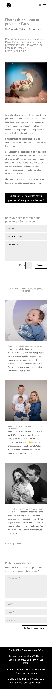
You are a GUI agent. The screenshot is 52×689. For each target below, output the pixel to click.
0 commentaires (35, 29)
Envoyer (40, 265)
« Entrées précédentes (14, 543)
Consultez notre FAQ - (32, 650)
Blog (6, 29)
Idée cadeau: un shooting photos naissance (25, 509)
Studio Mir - (15, 650)
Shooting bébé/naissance (18, 29)
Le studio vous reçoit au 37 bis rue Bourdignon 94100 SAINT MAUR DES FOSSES (26, 660)
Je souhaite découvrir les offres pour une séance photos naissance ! (26, 198)
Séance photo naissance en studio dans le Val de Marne (25, 427)
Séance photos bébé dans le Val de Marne (25, 346)
